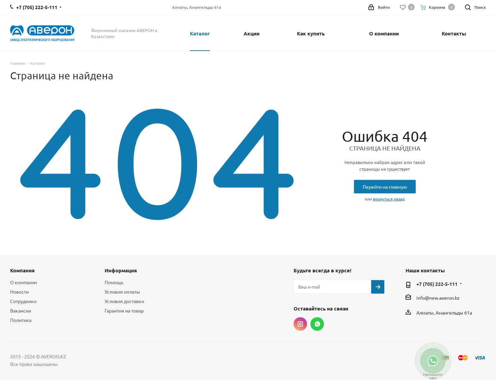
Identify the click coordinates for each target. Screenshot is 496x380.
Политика (20, 320)
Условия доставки (124, 301)
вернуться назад (389, 198)
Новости (19, 292)
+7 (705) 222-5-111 (437, 284)
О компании (23, 282)
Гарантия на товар (124, 310)
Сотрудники (23, 301)
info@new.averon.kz (438, 298)
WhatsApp (317, 324)
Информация (121, 270)
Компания (22, 270)
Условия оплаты (122, 292)
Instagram (300, 324)
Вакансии (20, 310)
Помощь (114, 282)
